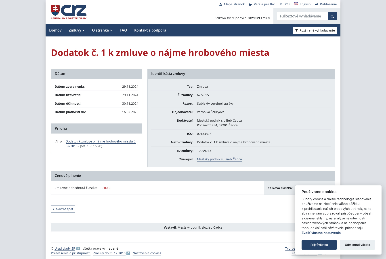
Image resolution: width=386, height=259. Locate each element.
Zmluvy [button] (75, 30)
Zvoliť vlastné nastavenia (321, 233)
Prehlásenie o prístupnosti (70, 253)
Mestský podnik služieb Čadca (219, 159)
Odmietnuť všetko (357, 244)
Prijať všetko (319, 244)
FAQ (123, 30)
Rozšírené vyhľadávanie (317, 30)
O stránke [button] (100, 30)
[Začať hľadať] (332, 16)
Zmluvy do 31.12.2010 (109, 253)
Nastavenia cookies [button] (147, 253)
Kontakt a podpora (150, 30)
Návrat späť (64, 209)
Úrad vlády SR (65, 248)
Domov (55, 30)
